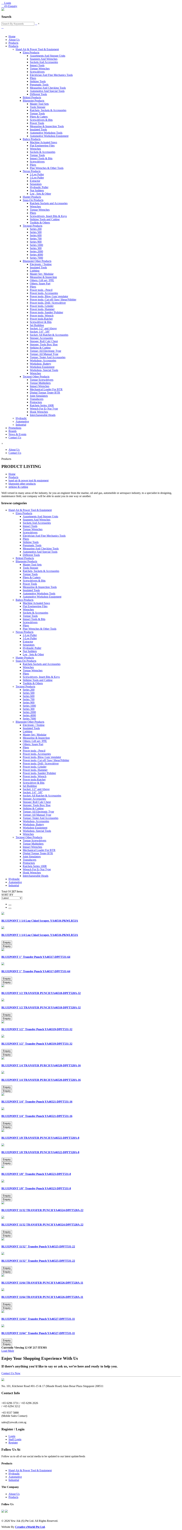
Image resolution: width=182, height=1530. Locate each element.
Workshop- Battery (40, 363)
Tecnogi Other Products (36, 376)
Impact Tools (37, 65)
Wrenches (35, 148)
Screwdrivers (37, 71)
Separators (36, 184)
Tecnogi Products (32, 225)
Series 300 (36, 248)
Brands (13, 431)
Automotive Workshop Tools (46, 132)
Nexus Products (32, 171)
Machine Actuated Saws (43, 142)
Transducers (36, 399)
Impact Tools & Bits (41, 158)
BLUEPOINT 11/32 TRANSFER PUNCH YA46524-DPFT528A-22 (42, 1210)
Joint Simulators (39, 395)
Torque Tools (37, 113)
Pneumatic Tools (39, 84)
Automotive (22, 421)
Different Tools (38, 94)
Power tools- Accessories (44, 293)
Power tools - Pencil (41, 289)
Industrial (21, 424)
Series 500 (36, 232)
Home (12, 36)
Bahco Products (32, 139)
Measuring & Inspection (43, 277)
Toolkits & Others (40, 222)
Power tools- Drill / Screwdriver (48, 302)
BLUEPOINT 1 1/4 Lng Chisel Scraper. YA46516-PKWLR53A (39, 920)
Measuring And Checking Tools (48, 87)
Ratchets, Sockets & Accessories (48, 110)
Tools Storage (37, 107)
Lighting (34, 270)
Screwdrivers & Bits (41, 119)
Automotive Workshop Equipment (49, 135)
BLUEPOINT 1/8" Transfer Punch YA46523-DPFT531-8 (36, 1173)
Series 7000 (36, 257)
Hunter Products (32, 196)
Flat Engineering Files (42, 145)
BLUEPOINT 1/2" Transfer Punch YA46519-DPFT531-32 (36, 1029)
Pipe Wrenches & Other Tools (46, 168)
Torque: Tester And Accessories (47, 357)
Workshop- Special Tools (44, 370)
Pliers (33, 78)
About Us (14, 39)
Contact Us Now (10, 1373)
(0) (9, 6)
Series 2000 (36, 251)
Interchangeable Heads (42, 415)
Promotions (15, 427)
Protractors (36, 402)
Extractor (35, 180)
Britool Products (32, 97)
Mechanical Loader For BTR (46, 389)
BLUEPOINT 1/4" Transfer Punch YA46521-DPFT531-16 (36, 1101)
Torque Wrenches (40, 68)
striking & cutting (18, 486)
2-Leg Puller (37, 174)
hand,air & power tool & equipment (29, 480)
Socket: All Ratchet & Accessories (49, 334)
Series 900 (36, 241)
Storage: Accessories (41, 338)
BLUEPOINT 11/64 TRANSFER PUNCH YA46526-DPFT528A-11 (42, 1282)
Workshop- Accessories (43, 360)
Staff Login (15, 1439)
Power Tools (37, 123)
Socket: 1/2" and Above (43, 328)
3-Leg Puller (37, 177)
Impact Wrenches (39, 386)
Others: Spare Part (40, 283)
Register (13, 1442)
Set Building (37, 325)
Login (12, 1436)
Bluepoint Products (33, 100)
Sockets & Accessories (42, 151)
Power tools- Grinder (41, 305)
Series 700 (36, 238)
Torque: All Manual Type (44, 354)
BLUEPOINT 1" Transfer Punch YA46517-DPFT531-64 (35, 956)
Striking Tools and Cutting (45, 219)
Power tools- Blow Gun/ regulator (49, 296)
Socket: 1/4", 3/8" (40, 331)
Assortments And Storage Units (47, 55)
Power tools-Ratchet (41, 318)
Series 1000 (36, 245)
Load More (7, 1350)
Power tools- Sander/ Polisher (46, 312)
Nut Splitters (37, 190)
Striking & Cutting (40, 347)
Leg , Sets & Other (40, 193)
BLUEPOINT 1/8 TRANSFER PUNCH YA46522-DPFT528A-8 (40, 1137)
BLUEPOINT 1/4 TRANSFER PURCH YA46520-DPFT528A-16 (41, 1065)
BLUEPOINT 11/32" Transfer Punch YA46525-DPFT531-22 (38, 1246)
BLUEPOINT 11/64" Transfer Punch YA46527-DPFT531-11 (38, 1318)
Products (13, 42)
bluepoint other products (22, 483)
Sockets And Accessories (44, 62)
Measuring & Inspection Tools (47, 126)
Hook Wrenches (39, 411)
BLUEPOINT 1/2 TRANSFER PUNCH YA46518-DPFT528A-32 (41, 993)
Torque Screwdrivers (41, 379)
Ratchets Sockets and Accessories (49, 203)
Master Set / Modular (41, 273)
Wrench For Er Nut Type (44, 408)
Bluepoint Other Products (37, 261)
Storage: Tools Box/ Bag (44, 344)
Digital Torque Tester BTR (45, 392)
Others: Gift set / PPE (42, 280)
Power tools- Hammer (42, 309)
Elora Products (31, 52)
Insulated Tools (38, 129)
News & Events (17, 434)
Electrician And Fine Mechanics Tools (51, 74)
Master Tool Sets (39, 103)
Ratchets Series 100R (42, 405)
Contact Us (15, 437)
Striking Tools (38, 81)
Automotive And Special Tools (47, 91)
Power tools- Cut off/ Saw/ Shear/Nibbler (53, 299)
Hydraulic (21, 418)
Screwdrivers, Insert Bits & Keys (48, 216)
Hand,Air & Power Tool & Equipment (37, 49)
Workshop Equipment (42, 366)
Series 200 (36, 228)
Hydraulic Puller (39, 187)
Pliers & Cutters (39, 116)
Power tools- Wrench (41, 315)
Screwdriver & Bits (41, 322)
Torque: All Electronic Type (45, 350)
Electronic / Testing (41, 264)
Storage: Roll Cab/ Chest (44, 341)
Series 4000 (36, 254)
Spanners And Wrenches (43, 58)
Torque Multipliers (40, 382)
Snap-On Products (33, 200)
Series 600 (36, 235)
